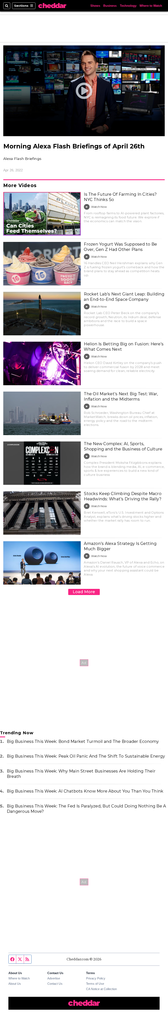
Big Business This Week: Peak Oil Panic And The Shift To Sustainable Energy (86, 756)
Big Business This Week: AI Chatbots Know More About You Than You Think (85, 791)
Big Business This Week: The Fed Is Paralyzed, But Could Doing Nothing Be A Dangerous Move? (86, 809)
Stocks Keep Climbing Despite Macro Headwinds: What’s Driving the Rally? (122, 496)
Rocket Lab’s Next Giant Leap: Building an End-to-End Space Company (124, 297)
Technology (128, 5)
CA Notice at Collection (101, 989)
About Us (14, 983)
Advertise (53, 978)
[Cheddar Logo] (52, 6)
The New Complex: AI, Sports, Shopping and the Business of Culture (123, 446)
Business (110, 5)
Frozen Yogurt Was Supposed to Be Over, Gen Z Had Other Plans (120, 247)
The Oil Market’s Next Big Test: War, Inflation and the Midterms (121, 396)
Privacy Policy (95, 978)
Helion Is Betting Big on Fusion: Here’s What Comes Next (123, 346)
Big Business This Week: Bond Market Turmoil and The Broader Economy (83, 741)
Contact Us (54, 983)
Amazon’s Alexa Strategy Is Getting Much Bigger (120, 546)
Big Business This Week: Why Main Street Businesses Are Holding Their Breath (81, 774)
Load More (84, 591)
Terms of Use (95, 983)
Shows (95, 5)
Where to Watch (151, 5)
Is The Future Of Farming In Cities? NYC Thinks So (120, 197)
